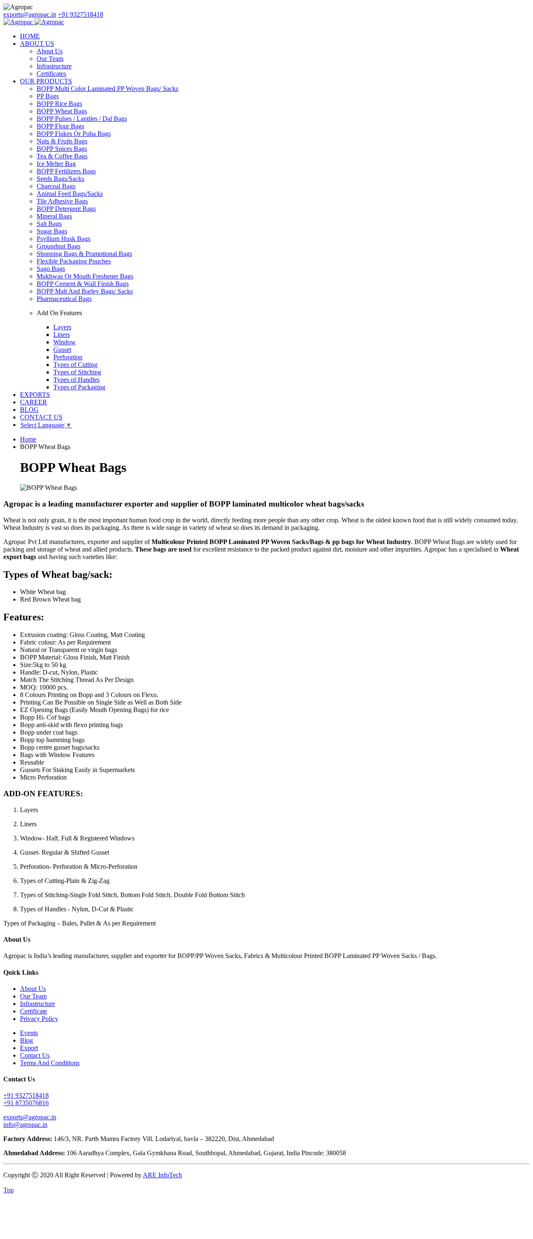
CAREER (33, 402)
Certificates (51, 73)
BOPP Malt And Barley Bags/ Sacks (85, 291)
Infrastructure (54, 66)
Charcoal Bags (56, 186)
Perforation (67, 357)
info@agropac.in (25, 1124)
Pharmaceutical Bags (64, 298)
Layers (62, 327)
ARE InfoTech (162, 1175)
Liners (61, 334)
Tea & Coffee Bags (62, 156)
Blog (26, 1040)
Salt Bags (49, 223)
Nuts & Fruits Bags (62, 141)
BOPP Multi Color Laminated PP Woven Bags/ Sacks (107, 88)
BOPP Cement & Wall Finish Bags (83, 283)
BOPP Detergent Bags (66, 208)
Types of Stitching (77, 372)
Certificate (33, 1011)
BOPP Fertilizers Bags (66, 171)
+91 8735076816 (26, 1102)
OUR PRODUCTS (46, 81)
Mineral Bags (54, 216)
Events (29, 1032)
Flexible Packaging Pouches (74, 261)
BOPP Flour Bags (60, 126)
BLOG (29, 409)
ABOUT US (37, 43)
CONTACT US (41, 417)
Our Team (50, 58)
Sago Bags (51, 268)
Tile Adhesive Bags (62, 201)
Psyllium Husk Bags (63, 238)
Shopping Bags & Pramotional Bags (84, 253)
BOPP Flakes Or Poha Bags (74, 133)
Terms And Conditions (50, 1062)
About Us (49, 51)
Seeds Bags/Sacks (60, 178)
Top (8, 1190)
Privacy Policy (39, 1018)
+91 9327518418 (80, 14)
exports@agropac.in (29, 14)
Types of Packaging (79, 387)
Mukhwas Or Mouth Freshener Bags (85, 276)
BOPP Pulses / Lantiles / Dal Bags (82, 118)
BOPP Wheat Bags (62, 111)
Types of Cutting (75, 364)
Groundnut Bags (58, 246)
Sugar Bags (52, 231)
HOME (30, 36)
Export (29, 1047)
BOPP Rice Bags (59, 103)
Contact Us (35, 1055)
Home (28, 439)
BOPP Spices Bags (62, 148)
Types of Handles (76, 379)
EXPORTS (35, 394)
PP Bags (48, 96)
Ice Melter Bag (56, 163)
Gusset (62, 349)
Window (64, 342)
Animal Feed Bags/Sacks (70, 193)
